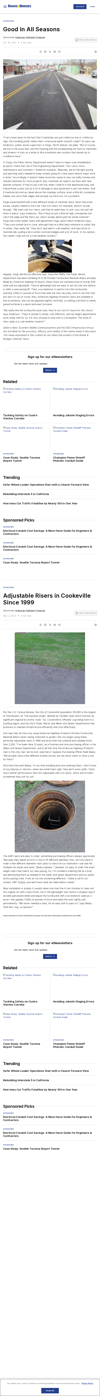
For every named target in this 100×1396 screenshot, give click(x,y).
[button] (5, 7)
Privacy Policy (87, 1383)
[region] (50, 1387)
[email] (59, 51)
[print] (95, 51)
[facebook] (40, 51)
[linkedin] (45, 51)
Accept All (50, 1391)
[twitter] (50, 51)
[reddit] (54, 51)
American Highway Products (30, 37)
